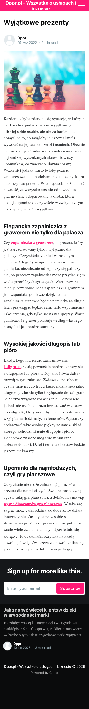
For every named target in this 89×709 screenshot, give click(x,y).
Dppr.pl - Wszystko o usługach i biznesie (37, 666)
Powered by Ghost (44, 673)
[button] (81, 6)
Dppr (21, 37)
